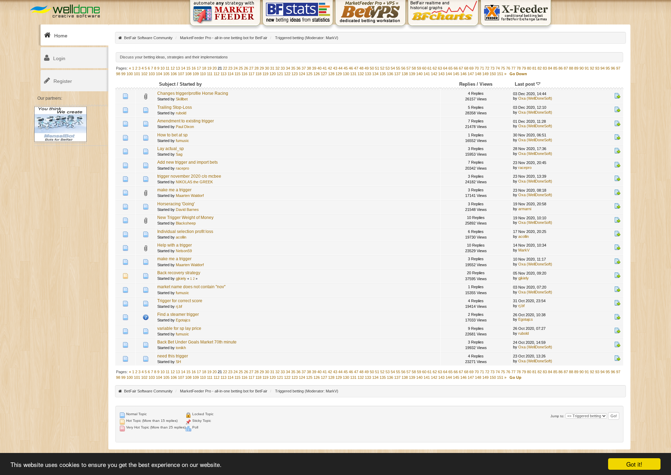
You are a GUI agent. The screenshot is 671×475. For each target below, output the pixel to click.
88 (571, 68)
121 (280, 74)
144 (449, 74)
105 (166, 74)
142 (434, 74)
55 (398, 68)
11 (167, 68)
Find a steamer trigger (178, 314)
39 (314, 68)
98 (118, 74)
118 (258, 74)
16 (194, 68)
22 (225, 68)
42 (330, 68)
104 (159, 74)
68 (466, 68)
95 (608, 68)
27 (251, 68)
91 (587, 68)
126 (316, 74)
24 (235, 68)
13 (178, 68)
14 (183, 68)
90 (581, 68)
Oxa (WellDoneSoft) (535, 98)
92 (592, 68)
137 (397, 74)
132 (361, 74)
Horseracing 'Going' (176, 203)
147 (471, 74)
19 (209, 68)
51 (377, 68)
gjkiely (181, 278)
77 (513, 68)
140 (419, 74)
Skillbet (182, 99)
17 (199, 68)
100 (130, 74)
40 (319, 68)
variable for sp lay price (179, 328)
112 (216, 74)
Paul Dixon (185, 127)
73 (492, 68)
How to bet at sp (172, 135)
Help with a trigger (174, 245)
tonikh (181, 348)
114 (230, 74)
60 (424, 68)
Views (485, 84)
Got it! (634, 464)
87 (566, 68)
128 (331, 74)
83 (545, 68)
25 (241, 68)
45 (346, 68)
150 (493, 74)
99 (123, 74)
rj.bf (179, 306)
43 (335, 68)
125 (309, 74)
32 (277, 68)
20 (214, 68)
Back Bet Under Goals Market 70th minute (197, 342)
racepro (182, 168)
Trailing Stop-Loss (174, 107)
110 (203, 74)
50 (372, 68)
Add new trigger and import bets (187, 162)
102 (144, 74)
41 (325, 68)
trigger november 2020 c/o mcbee (189, 176)
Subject (167, 84)
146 (463, 74)
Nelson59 (184, 251)
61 (429, 68)
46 (351, 68)
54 (393, 68)
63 (440, 68)
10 (162, 68)
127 (324, 74)
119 (265, 74)
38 (309, 68)
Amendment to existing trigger (185, 121)
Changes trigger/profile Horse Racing (192, 93)
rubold (181, 113)
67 (461, 68)
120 (272, 74)
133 (368, 74)
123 (294, 74)
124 (302, 74)
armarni (524, 209)
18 (204, 68)
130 (346, 74)
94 (602, 68)
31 (272, 68)
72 (487, 68)
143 (441, 74)
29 (262, 68)
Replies (467, 84)
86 (560, 68)
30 (267, 68)
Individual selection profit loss (185, 231)
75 (503, 68)
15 (188, 68)
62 (435, 68)
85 (555, 68)
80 (529, 68)
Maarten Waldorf (190, 195)
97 (618, 68)
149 (485, 74)
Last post (525, 84)
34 (288, 68)
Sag (179, 154)
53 (387, 68)
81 (534, 68)
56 (403, 68)
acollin (181, 237)
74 (498, 68)
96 (613, 68)
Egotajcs (183, 320)
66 (456, 68)
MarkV (331, 38)
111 (209, 74)
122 (287, 74)
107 (181, 74)
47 (356, 68)
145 (456, 74)
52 (382, 68)
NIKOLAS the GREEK (194, 182)
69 (471, 68)
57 (408, 68)
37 (304, 68)
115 (237, 74)
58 (414, 68)
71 (482, 68)
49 (367, 68)
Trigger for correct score (179, 300)
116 (244, 74)
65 (450, 68)
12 (173, 68)
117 (251, 74)
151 (500, 74)
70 (477, 68)
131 (353, 74)
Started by (191, 84)
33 (283, 68)
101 (137, 74)
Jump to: (557, 416)
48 (361, 68)
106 (174, 74)
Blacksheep (186, 223)
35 (293, 68)
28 (256, 68)
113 (223, 74)
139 (412, 74)
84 (550, 68)
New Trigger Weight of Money (185, 217)
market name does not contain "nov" (191, 286)
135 (383, 74)
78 (519, 68)
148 (478, 74)
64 (445, 68)
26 (246, 68)
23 (230, 68)
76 (508, 68)
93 (597, 68)
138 (405, 74)
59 (419, 68)
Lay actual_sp (170, 148)
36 (298, 68)
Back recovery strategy (178, 272)
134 (375, 74)
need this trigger (172, 356)
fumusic (182, 141)
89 (576, 68)
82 (539, 68)
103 (152, 74)
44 (340, 68)
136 (390, 74)
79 (524, 68)
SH (178, 362)
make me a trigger (174, 189)
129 (339, 74)
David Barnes (187, 209)
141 (427, 74)
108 (188, 74)
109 (196, 74)
